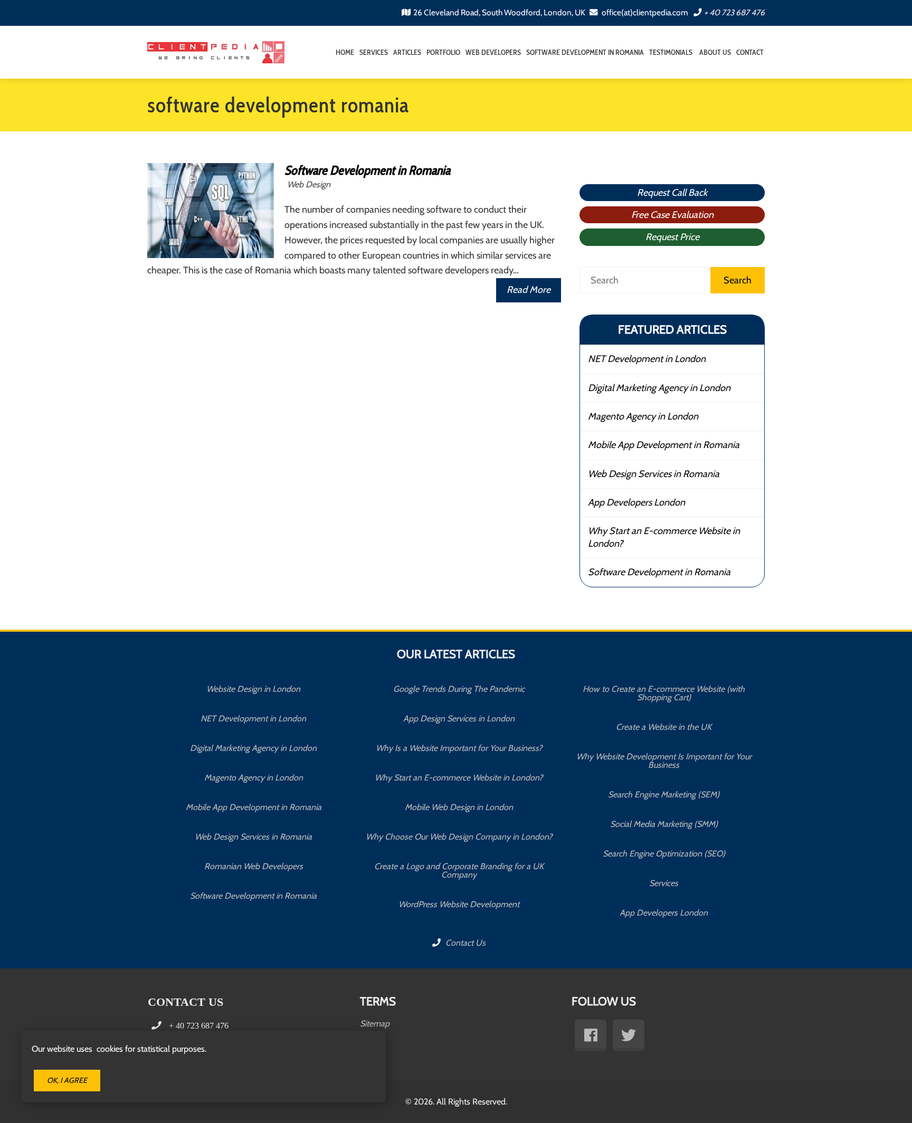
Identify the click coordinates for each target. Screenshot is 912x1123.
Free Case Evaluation (672, 215)
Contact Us (464, 942)
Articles (407, 52)
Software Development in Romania (585, 52)
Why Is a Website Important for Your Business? (459, 748)
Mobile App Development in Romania (663, 445)
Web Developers (493, 52)
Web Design (308, 184)
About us (714, 52)
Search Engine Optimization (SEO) (664, 854)
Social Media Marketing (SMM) (664, 824)
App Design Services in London (459, 718)
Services (373, 52)
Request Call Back (672, 192)
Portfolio (443, 52)
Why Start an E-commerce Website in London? (664, 537)
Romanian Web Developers (253, 866)
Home (345, 52)
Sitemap (375, 1024)
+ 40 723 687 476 (734, 12)
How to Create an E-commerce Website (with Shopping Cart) (664, 693)
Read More (528, 290)
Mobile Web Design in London (459, 807)
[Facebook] (590, 1035)
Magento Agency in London (643, 416)
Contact (750, 52)
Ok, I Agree (67, 1080)
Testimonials (670, 52)
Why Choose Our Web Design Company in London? (459, 837)
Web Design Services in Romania (653, 474)
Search (738, 280)
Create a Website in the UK (663, 727)
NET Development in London (647, 359)
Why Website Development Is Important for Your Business (664, 760)
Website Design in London (253, 689)
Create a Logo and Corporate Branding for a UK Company (459, 870)
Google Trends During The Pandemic (459, 689)
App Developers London (636, 502)
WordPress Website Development (458, 904)
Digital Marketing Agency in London (659, 388)
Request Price (672, 237)
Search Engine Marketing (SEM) (663, 794)
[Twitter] (628, 1035)
